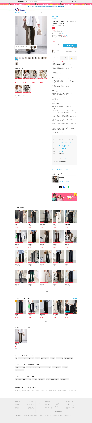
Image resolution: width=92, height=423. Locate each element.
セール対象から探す (30, 407)
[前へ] (17, 35)
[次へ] (44, 35)
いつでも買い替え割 (48, 407)
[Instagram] (59, 411)
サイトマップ (57, 404)
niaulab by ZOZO (68, 404)
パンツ (29, 12)
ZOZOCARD (47, 404)
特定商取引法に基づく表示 (57, 415)
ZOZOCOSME (17, 403)
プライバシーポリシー (47, 415)
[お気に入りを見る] (68, 1)
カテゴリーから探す (30, 401)
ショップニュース (40, 401)
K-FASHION (17, 408)
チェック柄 (69, 142)
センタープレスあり (62, 145)
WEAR (67, 403)
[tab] (73, 58)
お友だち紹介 (47, 410)
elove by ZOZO (39, 403)
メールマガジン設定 (48, 408)
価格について (61, 169)
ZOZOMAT (47, 403)
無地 (65, 142)
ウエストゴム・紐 (62, 146)
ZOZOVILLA (17, 407)
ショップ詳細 (61, 181)
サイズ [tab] (64, 57)
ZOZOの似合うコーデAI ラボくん (70, 408)
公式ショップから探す (30, 404)
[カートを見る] (72, 1)
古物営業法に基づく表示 (67, 415)
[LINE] (61, 411)
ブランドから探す (30, 403)
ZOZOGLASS (47, 401)
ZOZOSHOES (17, 404)
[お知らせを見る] (65, 1)
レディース (61, 151)
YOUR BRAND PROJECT (19, 410)
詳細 (63, 33)
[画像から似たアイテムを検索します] (17, 51)
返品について (67, 169)
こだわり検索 (29, 410)
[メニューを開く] (75, 1)
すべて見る (75, 298)
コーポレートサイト (18, 415)
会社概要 (26, 415)
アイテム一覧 (67, 181)
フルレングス (61, 142)
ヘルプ (56, 401)
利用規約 (41, 415)
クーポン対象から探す (30, 408)
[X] (55, 411)
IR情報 (31, 415)
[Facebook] (57, 411)
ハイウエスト (69, 145)
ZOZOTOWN (17, 12)
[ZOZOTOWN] (19, 1)
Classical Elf (24, 12)
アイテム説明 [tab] (55, 57)
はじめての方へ (57, 403)
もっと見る (46, 291)
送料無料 (65, 158)
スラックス (34, 12)
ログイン (61, 1)
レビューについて (55, 169)
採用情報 (35, 415)
